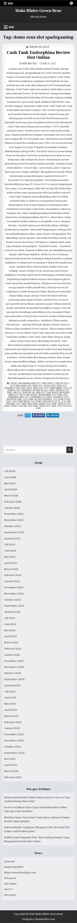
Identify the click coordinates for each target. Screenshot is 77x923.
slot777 (8, 889)
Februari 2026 (12, 501)
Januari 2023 (12, 728)
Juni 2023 (10, 697)
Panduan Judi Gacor (39, 46)
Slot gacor (10, 895)
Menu (10, 3)
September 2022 (14, 752)
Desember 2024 (13, 587)
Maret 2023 (11, 716)
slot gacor (10, 878)
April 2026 (10, 489)
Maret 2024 (11, 642)
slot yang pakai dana (26, 403)
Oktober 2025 (12, 526)
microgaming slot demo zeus (53, 394)
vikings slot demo (47, 403)
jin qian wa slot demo (43, 390)
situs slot (9, 861)
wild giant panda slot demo (42, 405)
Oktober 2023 (12, 673)
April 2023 (10, 709)
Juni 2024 (10, 624)
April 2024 (10, 636)
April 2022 (10, 765)
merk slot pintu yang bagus (23, 394)
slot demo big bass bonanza (37, 399)
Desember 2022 (14, 734)
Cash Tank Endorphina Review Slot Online (38, 55)
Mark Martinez (29, 63)
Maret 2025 (11, 569)
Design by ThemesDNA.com (38, 919)
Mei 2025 (10, 556)
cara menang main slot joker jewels (36, 383)
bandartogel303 (13, 866)
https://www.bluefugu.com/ (20, 872)
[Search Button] (71, 3)
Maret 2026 (11, 495)
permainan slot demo (41, 396)
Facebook (40, 415)
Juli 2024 (9, 618)
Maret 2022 (11, 771)
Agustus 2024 (12, 611)
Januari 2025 (12, 581)
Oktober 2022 (12, 746)
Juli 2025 (9, 544)
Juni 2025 (10, 550)
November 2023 (14, 667)
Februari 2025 (12, 575)
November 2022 (14, 740)
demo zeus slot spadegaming (47, 387)
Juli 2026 (9, 471)
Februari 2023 (12, 722)
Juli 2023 (9, 691)
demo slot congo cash (44, 385)
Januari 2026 (12, 507)
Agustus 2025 (12, 538)
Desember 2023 (14, 661)
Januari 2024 (12, 654)
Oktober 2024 (12, 599)
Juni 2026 (10, 477)
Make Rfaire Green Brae (38, 10)
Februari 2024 (12, 648)
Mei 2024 (9, 630)
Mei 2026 (10, 483)
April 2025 (10, 563)
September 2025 (14, 532)
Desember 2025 (14, 513)
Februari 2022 (12, 777)
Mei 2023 (10, 703)
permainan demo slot (18, 396)
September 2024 (14, 605)
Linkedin (54, 415)
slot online (10, 883)
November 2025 (14, 520)
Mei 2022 (10, 758)
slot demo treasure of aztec (46, 401)
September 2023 (14, 679)
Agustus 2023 (12, 685)
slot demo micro (21, 401)
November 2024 (14, 593)
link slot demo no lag (24, 392)
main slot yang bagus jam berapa (53, 392)
